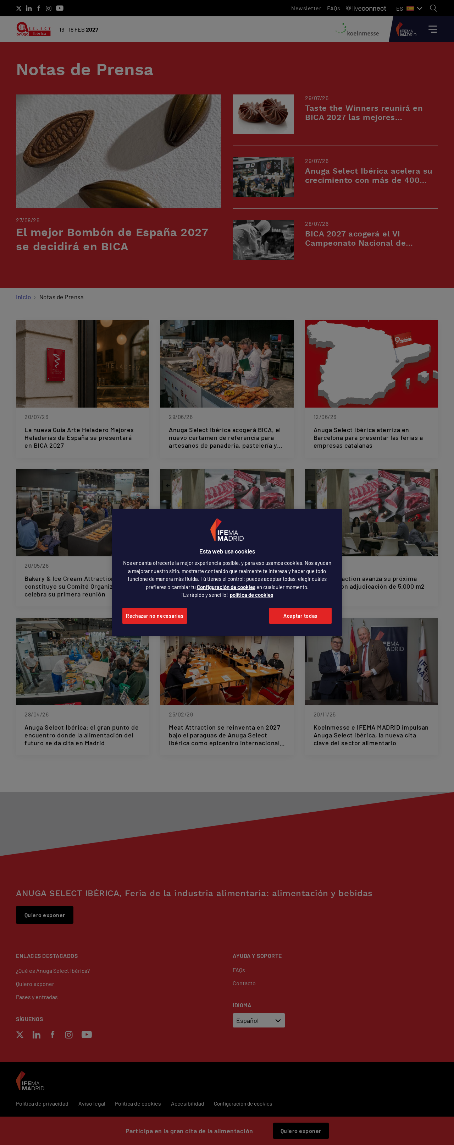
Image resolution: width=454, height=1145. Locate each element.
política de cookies (251, 594)
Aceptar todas (300, 616)
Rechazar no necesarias (154, 616)
